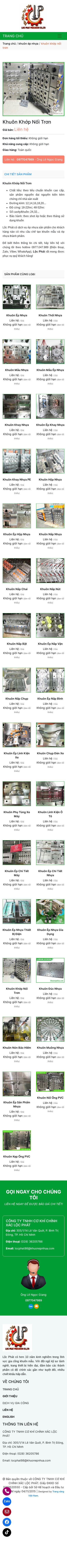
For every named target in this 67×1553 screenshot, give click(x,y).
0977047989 (25, 159)
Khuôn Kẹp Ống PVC (16, 1156)
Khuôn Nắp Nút (50, 589)
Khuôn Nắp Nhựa (50, 534)
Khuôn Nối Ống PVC (50, 1097)
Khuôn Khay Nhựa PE (17, 479)
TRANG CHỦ (13, 36)
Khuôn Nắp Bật (17, 643)
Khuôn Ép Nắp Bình (50, 698)
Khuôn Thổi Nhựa (50, 315)
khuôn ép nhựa (28, 43)
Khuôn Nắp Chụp (16, 698)
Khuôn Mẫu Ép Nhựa (50, 370)
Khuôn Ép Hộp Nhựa (16, 534)
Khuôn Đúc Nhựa (50, 988)
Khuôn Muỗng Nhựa (50, 1047)
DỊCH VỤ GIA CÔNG (16, 1403)
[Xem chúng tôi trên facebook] (4, 1522)
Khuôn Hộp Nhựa (50, 479)
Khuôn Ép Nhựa (16, 315)
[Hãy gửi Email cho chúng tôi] (4, 1512)
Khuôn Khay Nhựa (17, 425)
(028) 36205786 (32, 1241)
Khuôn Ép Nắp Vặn (50, 643)
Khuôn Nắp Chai (16, 589)
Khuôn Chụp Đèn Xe (50, 753)
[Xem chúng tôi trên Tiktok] (4, 1532)
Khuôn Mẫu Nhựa (16, 370)
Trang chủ (9, 43)
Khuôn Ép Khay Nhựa (50, 425)
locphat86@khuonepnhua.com (34, 1248)
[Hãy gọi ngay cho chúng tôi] (4, 1491)
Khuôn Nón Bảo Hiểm (17, 1047)
